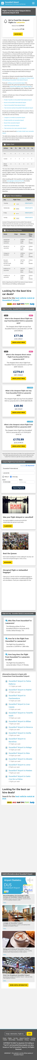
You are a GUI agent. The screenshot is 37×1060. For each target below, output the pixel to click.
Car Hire (15, 1038)
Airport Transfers (25, 1038)
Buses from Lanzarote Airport (12, 123)
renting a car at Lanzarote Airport (16, 83)
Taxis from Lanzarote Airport (11, 125)
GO (29, 1034)
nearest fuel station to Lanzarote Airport (20, 86)
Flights (10, 1038)
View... (5, 902)
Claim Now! (8, 526)
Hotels (5, 1039)
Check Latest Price (18, 342)
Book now (18, 34)
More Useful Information (18, 985)
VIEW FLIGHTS (29, 203)
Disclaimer (20, 1039)
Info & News (12, 1039)
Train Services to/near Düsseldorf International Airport (18, 108)
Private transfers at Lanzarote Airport (14, 120)
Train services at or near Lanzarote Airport (15, 128)
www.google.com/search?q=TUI (15, 181)
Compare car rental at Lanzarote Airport (14, 117)
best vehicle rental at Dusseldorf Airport (18, 299)
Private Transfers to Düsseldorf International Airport (18, 100)
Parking (33, 1038)
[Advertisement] (18, 1009)
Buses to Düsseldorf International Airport (15, 102)
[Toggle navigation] (33, 3)
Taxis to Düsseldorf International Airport (14, 105)
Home (4, 1038)
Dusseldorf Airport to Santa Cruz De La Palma (19, 778)
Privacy (27, 1039)
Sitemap (32, 1039)
